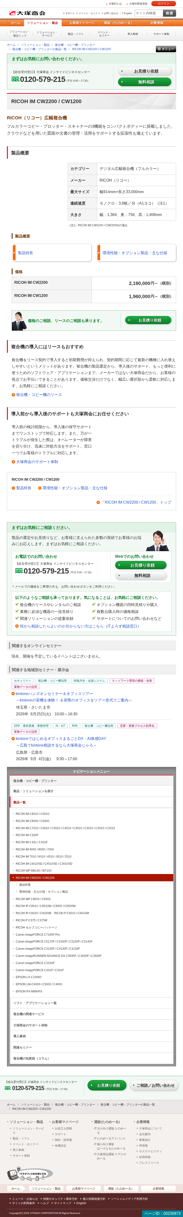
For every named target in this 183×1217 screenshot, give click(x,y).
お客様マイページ (81, 22)
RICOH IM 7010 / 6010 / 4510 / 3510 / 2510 (43, 856)
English (128, 13)
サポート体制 (161, 33)
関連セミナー (22, 1047)
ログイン (163, 3)
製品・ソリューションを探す (33, 791)
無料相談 (146, 82)
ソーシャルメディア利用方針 (129, 1199)
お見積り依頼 (142, 565)
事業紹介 (145, 1140)
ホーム (15, 22)
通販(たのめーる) (107, 1122)
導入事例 (132, 33)
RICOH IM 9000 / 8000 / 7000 (35, 849)
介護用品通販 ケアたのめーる (111, 1156)
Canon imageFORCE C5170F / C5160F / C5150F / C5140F (54, 941)
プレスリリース (149, 1162)
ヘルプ (44, 1203)
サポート (70, 13)
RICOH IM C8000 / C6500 (32, 821)
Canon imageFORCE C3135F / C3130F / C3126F (48, 948)
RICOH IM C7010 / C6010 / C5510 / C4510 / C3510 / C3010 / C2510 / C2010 (65, 828)
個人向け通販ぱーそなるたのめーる (111, 1146)
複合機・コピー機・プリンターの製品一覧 (128, 1104)
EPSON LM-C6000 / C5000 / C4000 (39, 984)
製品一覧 (19, 802)
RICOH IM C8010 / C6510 (32, 814)
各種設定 (60, 1145)
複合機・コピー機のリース (39, 395)
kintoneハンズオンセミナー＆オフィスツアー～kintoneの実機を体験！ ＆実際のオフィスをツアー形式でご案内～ (74, 697)
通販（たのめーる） (119, 22)
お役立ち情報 (63, 1128)
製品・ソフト (76, 33)
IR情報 (143, 1145)
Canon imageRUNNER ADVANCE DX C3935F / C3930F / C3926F (59, 956)
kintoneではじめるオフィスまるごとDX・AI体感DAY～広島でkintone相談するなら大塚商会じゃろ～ (61, 742)
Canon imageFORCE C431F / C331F (40, 970)
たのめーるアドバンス (111, 1138)
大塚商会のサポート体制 (37, 462)
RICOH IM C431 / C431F (32, 842)
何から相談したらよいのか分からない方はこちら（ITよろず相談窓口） (80, 626)
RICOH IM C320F (27, 835)
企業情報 (156, 22)
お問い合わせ (111, 13)
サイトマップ (62, 1203)
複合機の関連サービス (28, 1014)
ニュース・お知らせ (25, 1199)
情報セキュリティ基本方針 (60, 1199)
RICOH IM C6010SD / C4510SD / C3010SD (44, 863)
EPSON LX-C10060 (28, 977)
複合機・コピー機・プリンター (35, 781)
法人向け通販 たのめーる (111, 1130)
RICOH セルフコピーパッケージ (36, 927)
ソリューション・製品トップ (20, 33)
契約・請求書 (63, 1140)
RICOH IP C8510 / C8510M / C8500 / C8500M (46, 906)
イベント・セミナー (89, 13)
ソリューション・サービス (47, 34)
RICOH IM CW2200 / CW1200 (35, 878)
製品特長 (25, 253)
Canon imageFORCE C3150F (35, 963)
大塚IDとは (115, 3)
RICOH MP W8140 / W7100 (33, 870)
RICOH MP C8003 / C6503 (33, 899)
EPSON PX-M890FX (29, 991)
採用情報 (145, 1157)
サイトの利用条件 (23, 1203)
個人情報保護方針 (94, 1199)
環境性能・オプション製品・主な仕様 (134, 253)
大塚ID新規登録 (138, 3)
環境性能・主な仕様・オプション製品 (43, 891)
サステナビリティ (150, 1151)
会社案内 (145, 1134)
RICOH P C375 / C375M (31, 920)
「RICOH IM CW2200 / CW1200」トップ (136, 502)
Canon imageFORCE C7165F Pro (38, 934)
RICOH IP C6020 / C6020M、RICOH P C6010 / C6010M (52, 913)
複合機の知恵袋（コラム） (32, 1058)
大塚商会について (150, 1128)
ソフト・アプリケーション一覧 (35, 1003)
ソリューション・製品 (42, 23)
